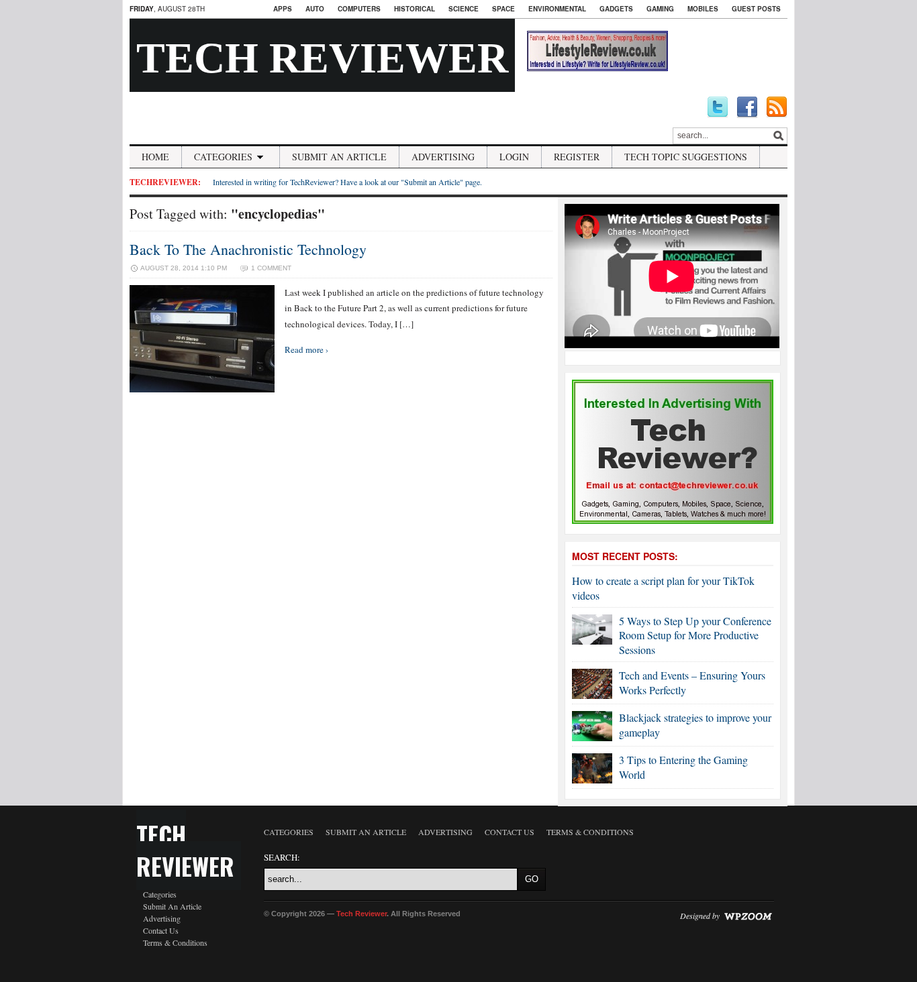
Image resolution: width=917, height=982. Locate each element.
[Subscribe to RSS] (776, 107)
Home (155, 156)
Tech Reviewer (322, 58)
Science (463, 8)
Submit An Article (339, 156)
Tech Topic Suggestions (685, 156)
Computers (359, 8)
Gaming (660, 8)
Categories (223, 156)
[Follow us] (717, 107)
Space (503, 8)
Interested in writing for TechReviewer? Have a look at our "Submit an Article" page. (347, 181)
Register (576, 156)
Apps (282, 8)
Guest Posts (756, 8)
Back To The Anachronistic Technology (248, 249)
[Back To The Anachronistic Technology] (202, 389)
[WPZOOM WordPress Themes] (748, 915)
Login (514, 156)
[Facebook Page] (747, 107)
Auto (314, 8)
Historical (414, 8)
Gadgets (616, 8)
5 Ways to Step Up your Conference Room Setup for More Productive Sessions (695, 635)
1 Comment (271, 268)
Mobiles (702, 8)
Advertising (443, 156)
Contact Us (161, 930)
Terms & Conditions (175, 942)
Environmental (557, 8)
